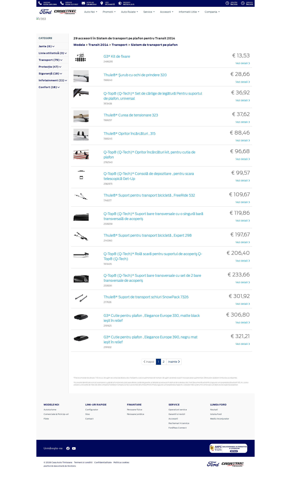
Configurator (91, 409)
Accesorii (165, 11)
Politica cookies (121, 462)
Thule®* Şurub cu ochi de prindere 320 (135, 75)
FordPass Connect (178, 427)
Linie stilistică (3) (52, 53)
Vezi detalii (242, 63)
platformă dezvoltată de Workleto (60, 466)
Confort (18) (48, 87)
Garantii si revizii (177, 414)
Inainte (173, 361)
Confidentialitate (103, 462)
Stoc (87, 414)
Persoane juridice (135, 414)
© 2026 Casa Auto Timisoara (58, 462)
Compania (211, 11)
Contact (89, 418)
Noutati (214, 409)
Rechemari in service (179, 423)
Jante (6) (45, 46)
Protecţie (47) (49, 67)
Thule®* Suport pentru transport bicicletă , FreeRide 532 (149, 195)
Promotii (108, 11)
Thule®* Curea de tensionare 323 (131, 115)
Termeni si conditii (83, 462)
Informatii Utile (188, 11)
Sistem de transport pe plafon (154, 45)
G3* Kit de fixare (117, 56)
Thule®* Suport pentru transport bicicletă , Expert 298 (148, 235)
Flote (46, 418)
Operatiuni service (178, 409)
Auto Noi (89, 11)
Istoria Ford (216, 414)
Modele (79, 45)
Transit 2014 (98, 45)
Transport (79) (49, 60)
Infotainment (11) (52, 80)
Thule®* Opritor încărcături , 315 (130, 134)
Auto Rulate (128, 11)
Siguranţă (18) (49, 73)
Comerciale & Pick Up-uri (56, 414)
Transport (120, 45)
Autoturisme (50, 409)
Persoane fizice (134, 409)
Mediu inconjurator (219, 418)
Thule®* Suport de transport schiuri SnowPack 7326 (146, 297)
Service (148, 11)
